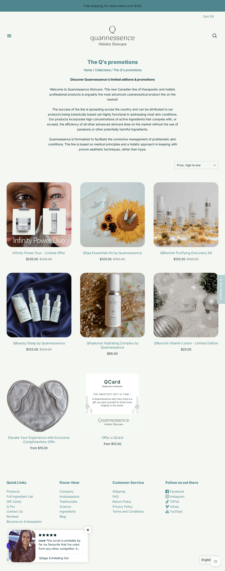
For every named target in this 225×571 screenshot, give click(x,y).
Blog (63, 516)
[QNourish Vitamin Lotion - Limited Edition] (186, 305)
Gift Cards (14, 501)
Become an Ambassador (24, 521)
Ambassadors (69, 496)
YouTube (175, 511)
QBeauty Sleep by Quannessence (39, 343)
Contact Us (15, 511)
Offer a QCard (112, 437)
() (208, 16)
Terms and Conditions (128, 511)
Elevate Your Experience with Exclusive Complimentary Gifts (39, 439)
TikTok (174, 501)
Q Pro (11, 506)
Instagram (176, 496)
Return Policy (121, 501)
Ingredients (68, 511)
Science (65, 506)
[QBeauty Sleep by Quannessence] (39, 305)
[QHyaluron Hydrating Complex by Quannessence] (112, 305)
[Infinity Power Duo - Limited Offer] (39, 214)
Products (13, 491)
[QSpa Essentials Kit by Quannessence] (112, 214)
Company (66, 491)
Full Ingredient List (20, 496)
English (206, 560)
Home (88, 70)
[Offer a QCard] (112, 399)
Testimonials (68, 501)
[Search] (214, 36)
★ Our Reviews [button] (221, 289)
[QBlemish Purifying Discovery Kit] (186, 214)
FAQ (115, 496)
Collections (103, 70)
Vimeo (174, 506)
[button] (88, 530)
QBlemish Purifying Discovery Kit (186, 253)
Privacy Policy (122, 506)
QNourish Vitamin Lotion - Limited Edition (186, 343)
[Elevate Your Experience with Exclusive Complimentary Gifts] (39, 399)
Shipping (118, 491)
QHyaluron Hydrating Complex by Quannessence (112, 345)
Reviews (12, 516)
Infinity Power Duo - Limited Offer (39, 253)
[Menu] (9, 36)
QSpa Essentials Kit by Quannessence (112, 253)
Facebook (176, 491)
